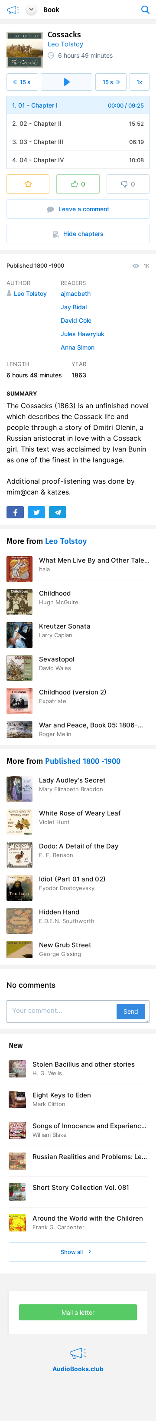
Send (131, 1011)
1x (139, 82)
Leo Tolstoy (65, 44)
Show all (72, 1251)
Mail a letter (78, 1312)
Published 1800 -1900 (35, 265)
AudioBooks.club (78, 1342)
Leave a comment (83, 209)
